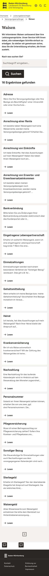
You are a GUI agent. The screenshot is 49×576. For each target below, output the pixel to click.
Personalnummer (13, 396)
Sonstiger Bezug (13, 450)
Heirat (7, 315)
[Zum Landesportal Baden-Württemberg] (17, 555)
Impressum (29, 569)
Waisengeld (10, 504)
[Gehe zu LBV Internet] (16, 5)
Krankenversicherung (16, 342)
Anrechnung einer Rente (17, 121)
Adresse (8, 94)
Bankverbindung (13, 208)
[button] (40, 5)
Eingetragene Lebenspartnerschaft (23, 235)
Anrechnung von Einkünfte (19, 148)
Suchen (16, 74)
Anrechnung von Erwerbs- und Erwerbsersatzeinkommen (21, 177)
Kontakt (7, 563)
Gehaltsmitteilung (14, 289)
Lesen (10, 113)
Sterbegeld (9, 477)
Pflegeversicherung (14, 423)
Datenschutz (9, 566)
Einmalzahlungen (13, 262)
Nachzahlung (11, 369)
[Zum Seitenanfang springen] (45, 549)
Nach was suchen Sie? (12, 56)
